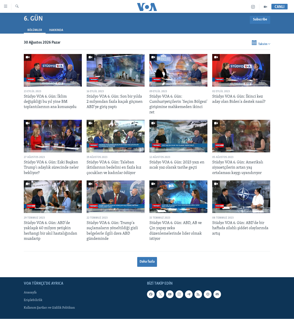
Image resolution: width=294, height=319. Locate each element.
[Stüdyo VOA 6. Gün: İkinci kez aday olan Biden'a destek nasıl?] (241, 70)
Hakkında (56, 30)
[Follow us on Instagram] (179, 294)
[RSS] (198, 294)
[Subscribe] (217, 294)
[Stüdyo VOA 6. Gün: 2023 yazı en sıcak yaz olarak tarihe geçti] (178, 136)
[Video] (265, 7)
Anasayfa (30, 292)
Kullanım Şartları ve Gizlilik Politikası (49, 308)
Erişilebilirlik (33, 300)
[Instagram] (253, 7)
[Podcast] (207, 294)
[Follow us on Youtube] (170, 294)
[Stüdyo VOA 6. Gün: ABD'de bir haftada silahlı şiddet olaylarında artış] (241, 196)
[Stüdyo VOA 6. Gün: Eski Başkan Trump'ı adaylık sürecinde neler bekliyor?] (53, 136)
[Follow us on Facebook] (151, 294)
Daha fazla (147, 262)
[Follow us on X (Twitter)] (160, 294)
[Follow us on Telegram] (189, 294)
